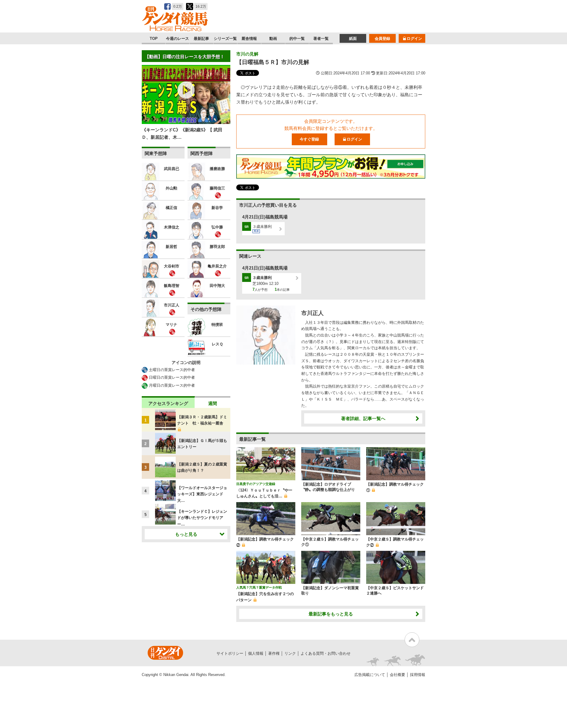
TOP (154, 38)
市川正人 (312, 313)
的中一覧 (297, 38)
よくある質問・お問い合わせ (326, 653)
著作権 (274, 653)
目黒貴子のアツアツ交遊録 (255, 484)
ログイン (414, 38)
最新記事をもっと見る (331, 613)
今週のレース (177, 38)
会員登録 (382, 38)
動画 (273, 38)
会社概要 (397, 674)
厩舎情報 (249, 38)
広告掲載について (369, 674)
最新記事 (201, 38)
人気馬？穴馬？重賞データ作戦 (259, 587)
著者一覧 (321, 38)
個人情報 (255, 653)
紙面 (353, 38)
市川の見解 (247, 53)
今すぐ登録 (309, 139)
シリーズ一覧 (225, 38)
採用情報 (417, 674)
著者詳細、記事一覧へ (363, 418)
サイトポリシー (229, 653)
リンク (290, 653)
